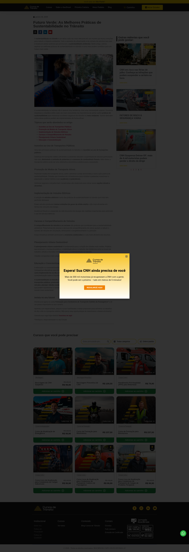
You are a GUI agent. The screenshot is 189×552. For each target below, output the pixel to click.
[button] (126, 256)
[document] (94, 276)
